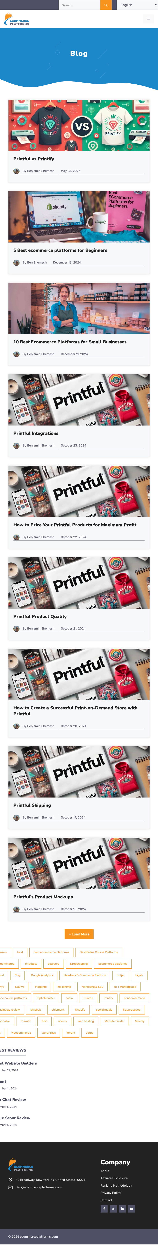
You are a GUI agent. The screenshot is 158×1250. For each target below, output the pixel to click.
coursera (53, 963)
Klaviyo (19, 987)
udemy (62, 1021)
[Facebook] (104, 1208)
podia (69, 998)
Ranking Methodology (116, 1185)
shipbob (35, 1009)
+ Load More (79, 934)
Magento (41, 987)
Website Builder (114, 1021)
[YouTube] (131, 1208)
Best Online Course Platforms (99, 952)
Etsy (17, 975)
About (105, 1171)
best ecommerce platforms (51, 952)
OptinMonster (46, 998)
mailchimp (64, 987)
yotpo (89, 1032)
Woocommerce (21, 1032)
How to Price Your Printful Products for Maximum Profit (74, 525)
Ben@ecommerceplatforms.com (39, 1187)
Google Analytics (42, 975)
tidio (44, 1021)
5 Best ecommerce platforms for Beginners (60, 250)
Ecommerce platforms (112, 963)
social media (104, 1009)
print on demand (134, 998)
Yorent (70, 1032)
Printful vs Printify (33, 159)
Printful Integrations (35, 433)
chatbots (31, 963)
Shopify (80, 1009)
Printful (88, 998)
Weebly (140, 1021)
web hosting (86, 1021)
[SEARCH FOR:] (88, 5)
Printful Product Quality (40, 616)
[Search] (106, 5)
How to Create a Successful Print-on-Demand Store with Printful (75, 711)
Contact (106, 1200)
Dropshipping (79, 963)
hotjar (121, 975)
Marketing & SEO (92, 987)
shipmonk (58, 1009)
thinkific (26, 1021)
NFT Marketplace (125, 987)
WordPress (49, 1032)
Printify (108, 998)
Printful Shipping (32, 805)
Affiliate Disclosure (114, 1178)
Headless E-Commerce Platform (85, 975)
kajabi (139, 975)
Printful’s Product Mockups (43, 897)
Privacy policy (111, 1193)
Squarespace (132, 1009)
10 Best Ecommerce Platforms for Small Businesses (70, 342)
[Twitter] (113, 1208)
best (20, 952)
